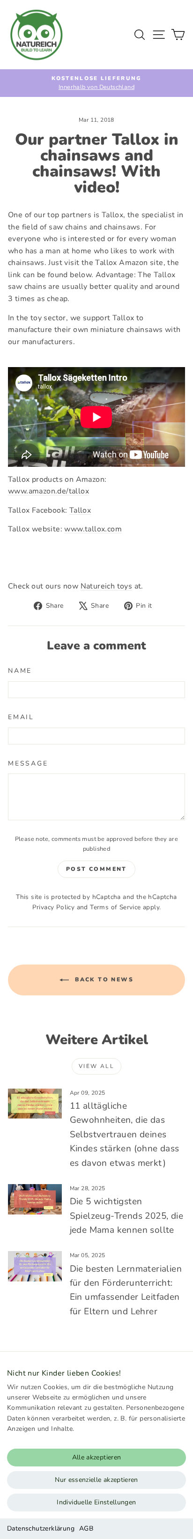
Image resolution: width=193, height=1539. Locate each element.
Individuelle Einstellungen (96, 1502)
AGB (86, 1528)
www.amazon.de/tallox (48, 491)
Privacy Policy (53, 907)
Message (28, 763)
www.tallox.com (93, 529)
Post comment (96, 869)
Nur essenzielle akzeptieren (96, 1479)
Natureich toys (107, 586)
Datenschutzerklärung (40, 1528)
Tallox (80, 510)
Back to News (103, 979)
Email (21, 717)
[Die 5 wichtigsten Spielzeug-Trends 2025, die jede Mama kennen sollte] (35, 1199)
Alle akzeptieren (96, 1457)
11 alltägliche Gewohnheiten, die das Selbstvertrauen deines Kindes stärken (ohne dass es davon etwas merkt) (124, 1134)
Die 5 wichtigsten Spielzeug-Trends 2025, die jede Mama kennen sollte (126, 1215)
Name (20, 670)
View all (96, 1066)
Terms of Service (115, 907)
